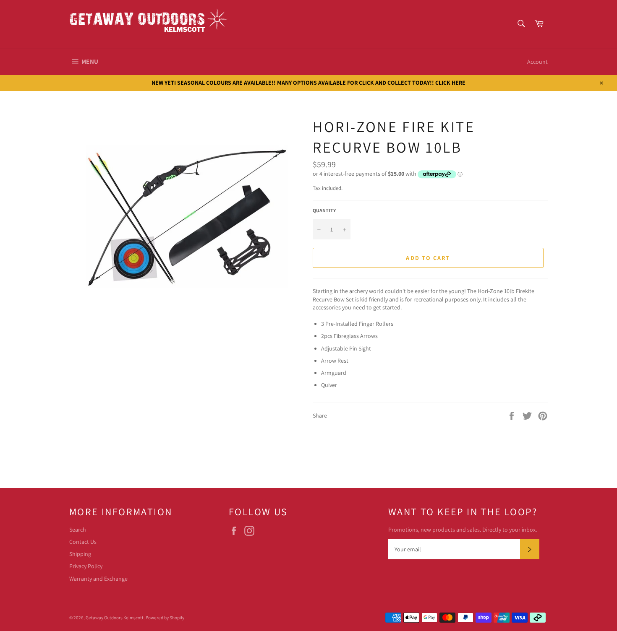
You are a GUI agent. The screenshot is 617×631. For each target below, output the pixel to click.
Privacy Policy (85, 566)
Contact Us (83, 541)
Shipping (80, 554)
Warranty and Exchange (98, 578)
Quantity (324, 210)
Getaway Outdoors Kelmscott (115, 618)
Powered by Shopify (165, 618)
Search (77, 529)
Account (537, 61)
